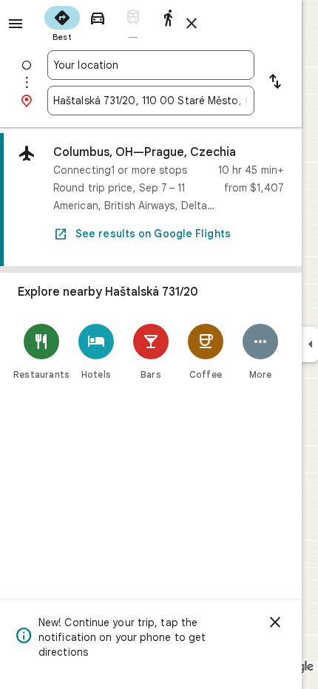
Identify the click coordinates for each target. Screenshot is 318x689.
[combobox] (150, 65)
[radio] (62, 22)
